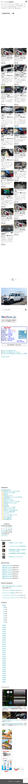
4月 (4, 615)
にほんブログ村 (5, 356)
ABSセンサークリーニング (16, 556)
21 (3, 532)
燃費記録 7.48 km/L (7, 574)
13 (2, 530)
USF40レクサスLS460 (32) (11, 510)
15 (5, 530)
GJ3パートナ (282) (8, 500)
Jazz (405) (6, 505)
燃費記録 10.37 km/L (7, 565)
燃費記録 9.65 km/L (7, 578)
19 (11, 530)
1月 (4, 622)
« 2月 (2, 535)
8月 (4, 607)
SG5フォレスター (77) (9, 508)
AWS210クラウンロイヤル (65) (12, 491)
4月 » (6, 535)
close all (8, 489)
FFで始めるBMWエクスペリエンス (11, 719)
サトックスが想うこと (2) (10, 514)
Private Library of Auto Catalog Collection (12, 723)
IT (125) (6, 504)
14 (3, 530)
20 (2, 532)
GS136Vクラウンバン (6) (10, 503)
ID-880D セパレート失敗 (15, 542)
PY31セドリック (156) (9, 507)
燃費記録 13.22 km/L (7, 572)
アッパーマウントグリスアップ (10, 595)
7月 (4, 609)
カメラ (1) (6, 513)
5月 (4, 613)
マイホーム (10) (8, 516)
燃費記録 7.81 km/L (7, 569)
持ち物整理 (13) (8, 519)
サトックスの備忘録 (7, 2)
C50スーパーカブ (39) (9, 492)
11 (9, 529)
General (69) (7, 498)
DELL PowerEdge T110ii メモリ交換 (11, 586)
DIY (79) (6, 494)
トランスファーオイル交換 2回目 (17, 546)
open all (3, 489)
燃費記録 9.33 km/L (7, 567)
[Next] (18, 279)
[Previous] (9, 279)
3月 (4, 617)
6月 (4, 611)
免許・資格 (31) (8, 517)
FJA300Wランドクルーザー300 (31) (13, 497)
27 (2, 533)
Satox (17, 590)
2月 (4, 620)
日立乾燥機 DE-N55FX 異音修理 (17, 553)
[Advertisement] (14, 31)
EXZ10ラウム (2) (8, 495)
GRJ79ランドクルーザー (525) (11, 501)
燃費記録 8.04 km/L (7, 576)
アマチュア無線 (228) (9, 511)
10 (8, 529)
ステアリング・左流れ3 (8, 590)
